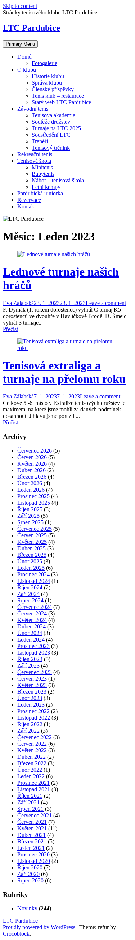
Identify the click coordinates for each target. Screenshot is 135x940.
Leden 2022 (31, 776)
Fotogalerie (44, 63)
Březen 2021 (31, 841)
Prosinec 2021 (33, 783)
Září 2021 (28, 802)
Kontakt (26, 206)
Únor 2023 (29, 698)
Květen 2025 (32, 542)
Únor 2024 (29, 633)
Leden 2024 (31, 639)
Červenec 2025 (34, 529)
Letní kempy (46, 187)
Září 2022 (28, 731)
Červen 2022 (32, 744)
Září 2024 (28, 594)
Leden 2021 (31, 848)
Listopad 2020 (33, 861)
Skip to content (20, 6)
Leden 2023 (31, 705)
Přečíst (10, 329)
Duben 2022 (31, 757)
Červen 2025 (32, 535)
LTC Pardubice (31, 28)
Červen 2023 (32, 679)
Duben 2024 (31, 626)
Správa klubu (47, 83)
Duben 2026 (31, 470)
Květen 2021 (32, 828)
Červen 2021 (32, 822)
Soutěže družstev (51, 122)
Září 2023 (28, 665)
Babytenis (43, 174)
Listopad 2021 (33, 789)
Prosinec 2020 (33, 854)
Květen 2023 (32, 685)
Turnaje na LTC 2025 (56, 128)
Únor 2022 (29, 770)
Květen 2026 (32, 464)
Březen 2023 (31, 692)
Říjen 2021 (29, 796)
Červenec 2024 (34, 607)
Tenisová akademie (53, 115)
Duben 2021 (31, 835)
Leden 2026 (31, 490)
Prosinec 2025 (33, 496)
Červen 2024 (32, 613)
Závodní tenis (32, 109)
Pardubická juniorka (40, 193)
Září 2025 (28, 516)
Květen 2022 (32, 750)
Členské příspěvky (53, 89)
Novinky (27, 908)
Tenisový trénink (51, 148)
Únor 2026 (29, 483)
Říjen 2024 (29, 587)
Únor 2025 (29, 561)
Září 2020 (28, 874)
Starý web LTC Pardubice (61, 102)
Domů (24, 57)
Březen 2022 (31, 763)
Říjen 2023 (29, 659)
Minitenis (42, 167)
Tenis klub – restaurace (58, 96)
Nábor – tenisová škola (58, 180)
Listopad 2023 (33, 652)
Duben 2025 (31, 548)
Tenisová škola (34, 161)
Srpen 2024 (30, 600)
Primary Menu (20, 44)
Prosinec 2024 (33, 574)
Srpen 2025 (30, 522)
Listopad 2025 (33, 503)
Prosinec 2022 (33, 711)
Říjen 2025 (29, 509)
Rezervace (29, 200)
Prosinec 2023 (33, 646)
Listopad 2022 (33, 718)
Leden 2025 (31, 568)
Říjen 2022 (29, 724)
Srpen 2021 (30, 809)
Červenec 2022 (34, 737)
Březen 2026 (31, 477)
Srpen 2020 (30, 880)
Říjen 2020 (29, 867)
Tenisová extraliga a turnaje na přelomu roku (64, 372)
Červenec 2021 (34, 815)
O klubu (26, 70)
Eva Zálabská (18, 303)
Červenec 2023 (34, 672)
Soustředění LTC (51, 135)
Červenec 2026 (34, 451)
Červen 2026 (32, 457)
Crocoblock (16, 934)
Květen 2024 (32, 620)
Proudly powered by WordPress (39, 927)
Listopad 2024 (33, 581)
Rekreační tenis (34, 154)
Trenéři (40, 141)
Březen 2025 (31, 555)
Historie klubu (48, 76)
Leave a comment (106, 303)
